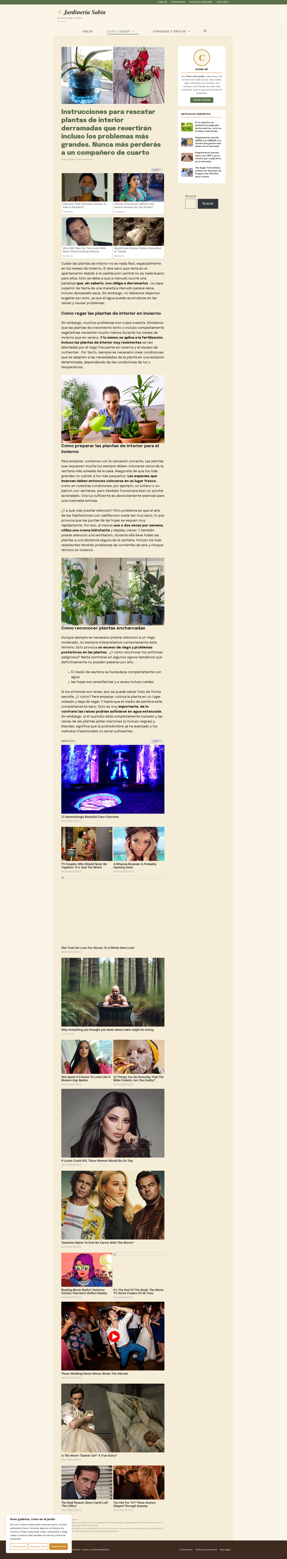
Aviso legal (223, 2)
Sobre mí (162, 2)
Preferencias (19, 1547)
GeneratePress (101, 1550)
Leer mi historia (202, 100)
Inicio (87, 31)
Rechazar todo (38, 1547)
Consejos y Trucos (169, 31)
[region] (39, 1533)
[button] (205, 31)
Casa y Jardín (118, 31)
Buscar (190, 196)
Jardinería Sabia (85, 12)
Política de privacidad (200, 2)
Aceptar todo (58, 1547)
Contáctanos (178, 2)
